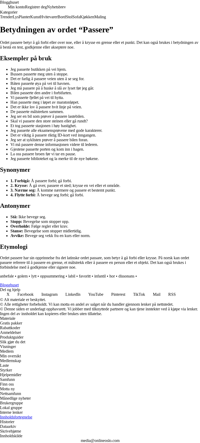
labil (71, 276)
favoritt (85, 276)
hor (112, 276)
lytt (33, 276)
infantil (100, 276)
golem (22, 276)
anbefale (7, 276)
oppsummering (52, 276)
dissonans (126, 276)
